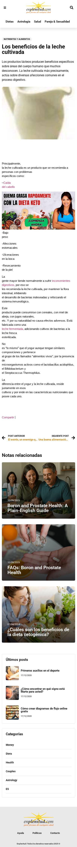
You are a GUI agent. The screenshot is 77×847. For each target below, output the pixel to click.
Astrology (11, 780)
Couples (11, 771)
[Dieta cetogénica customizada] (38, 228)
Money (10, 744)
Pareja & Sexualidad (57, 21)
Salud (37, 21)
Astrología (23, 21)
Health (10, 762)
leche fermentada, (13, 328)
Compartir (8, 417)
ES (7, 788)
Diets (9, 753)
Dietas (10, 21)
